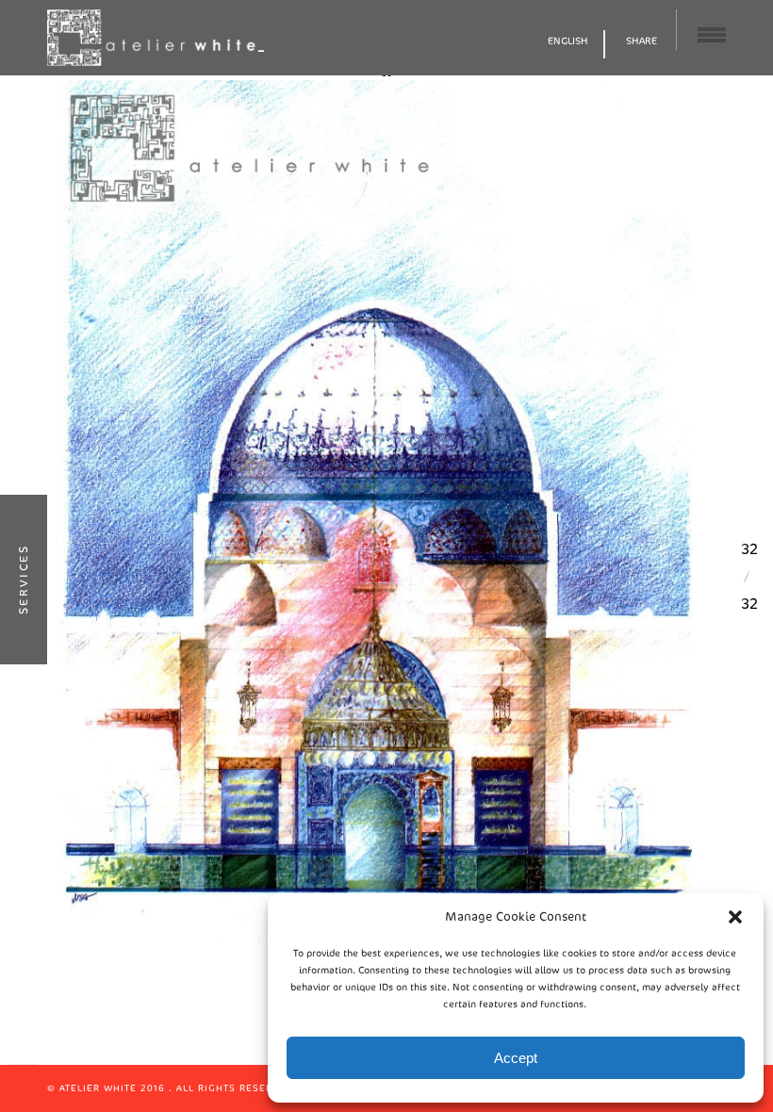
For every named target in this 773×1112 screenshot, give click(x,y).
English (568, 41)
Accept (515, 1058)
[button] (735, 917)
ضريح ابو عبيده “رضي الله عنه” (385, 535)
